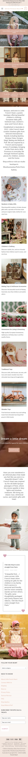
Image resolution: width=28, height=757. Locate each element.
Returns (3, 689)
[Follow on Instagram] (12, 4)
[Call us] (18, 4)
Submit (5, 729)
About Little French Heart (9, 679)
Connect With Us (6, 682)
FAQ (2, 699)
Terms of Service (6, 695)
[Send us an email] (15, 4)
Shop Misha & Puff (7, 705)
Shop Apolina (5, 702)
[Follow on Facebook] (9, 4)
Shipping (3, 686)
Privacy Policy (5, 692)
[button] (2, 9)
